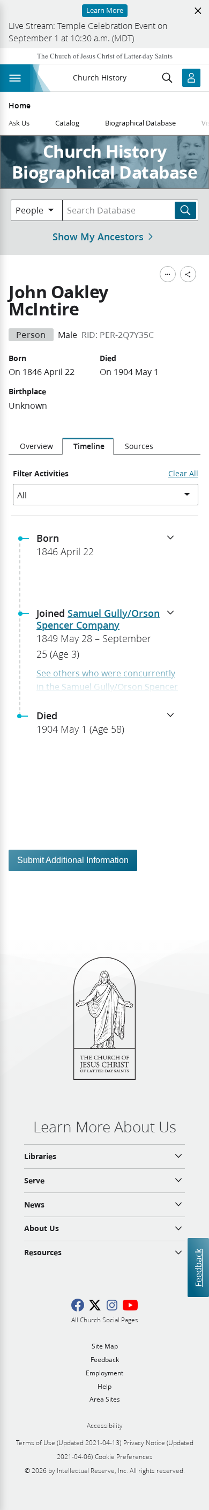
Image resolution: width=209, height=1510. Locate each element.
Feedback (198, 1267)
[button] (108, 548)
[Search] (185, 210)
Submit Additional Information (73, 860)
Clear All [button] (183, 473)
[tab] (35, 446)
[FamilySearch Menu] (168, 274)
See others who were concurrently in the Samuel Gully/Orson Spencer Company (107, 686)
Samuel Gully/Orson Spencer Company (98, 619)
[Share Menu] (188, 274)
